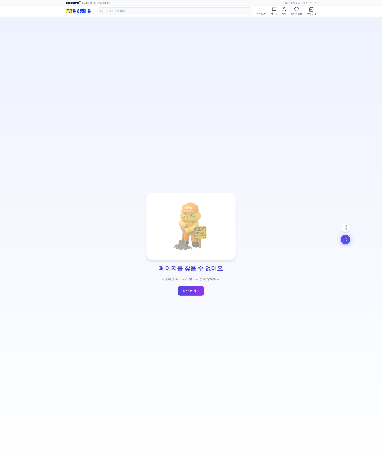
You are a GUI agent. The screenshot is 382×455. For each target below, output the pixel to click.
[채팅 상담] (345, 239)
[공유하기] (345, 227)
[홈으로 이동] (78, 11)
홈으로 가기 (191, 291)
